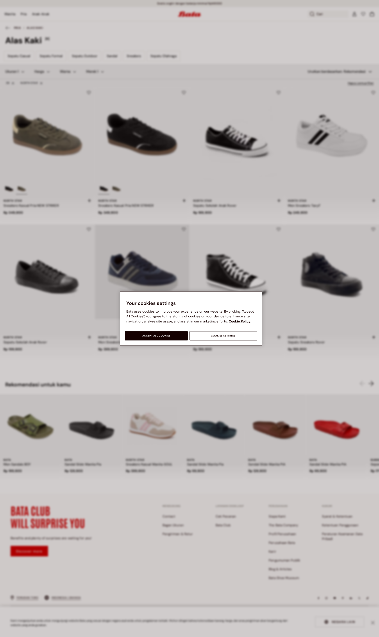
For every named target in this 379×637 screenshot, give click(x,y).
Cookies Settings (223, 335)
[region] (191, 318)
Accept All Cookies (156, 335)
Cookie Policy (239, 321)
